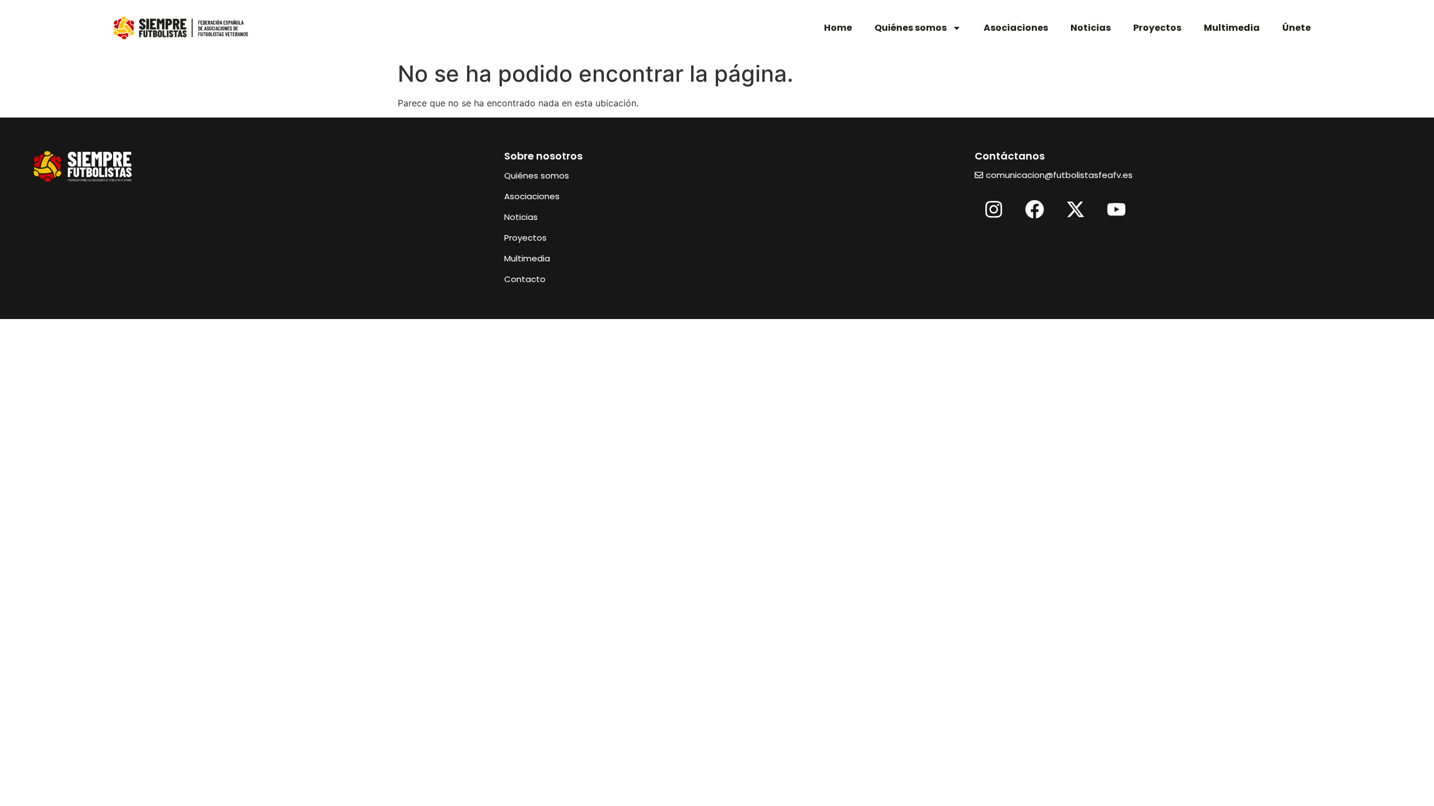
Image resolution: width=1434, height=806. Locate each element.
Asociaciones (1016, 27)
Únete (1296, 27)
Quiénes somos (910, 27)
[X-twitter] (1075, 209)
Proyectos (1157, 27)
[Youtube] (1116, 209)
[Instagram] (994, 209)
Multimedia (1232, 27)
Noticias (1090, 27)
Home (838, 27)
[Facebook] (1035, 209)
